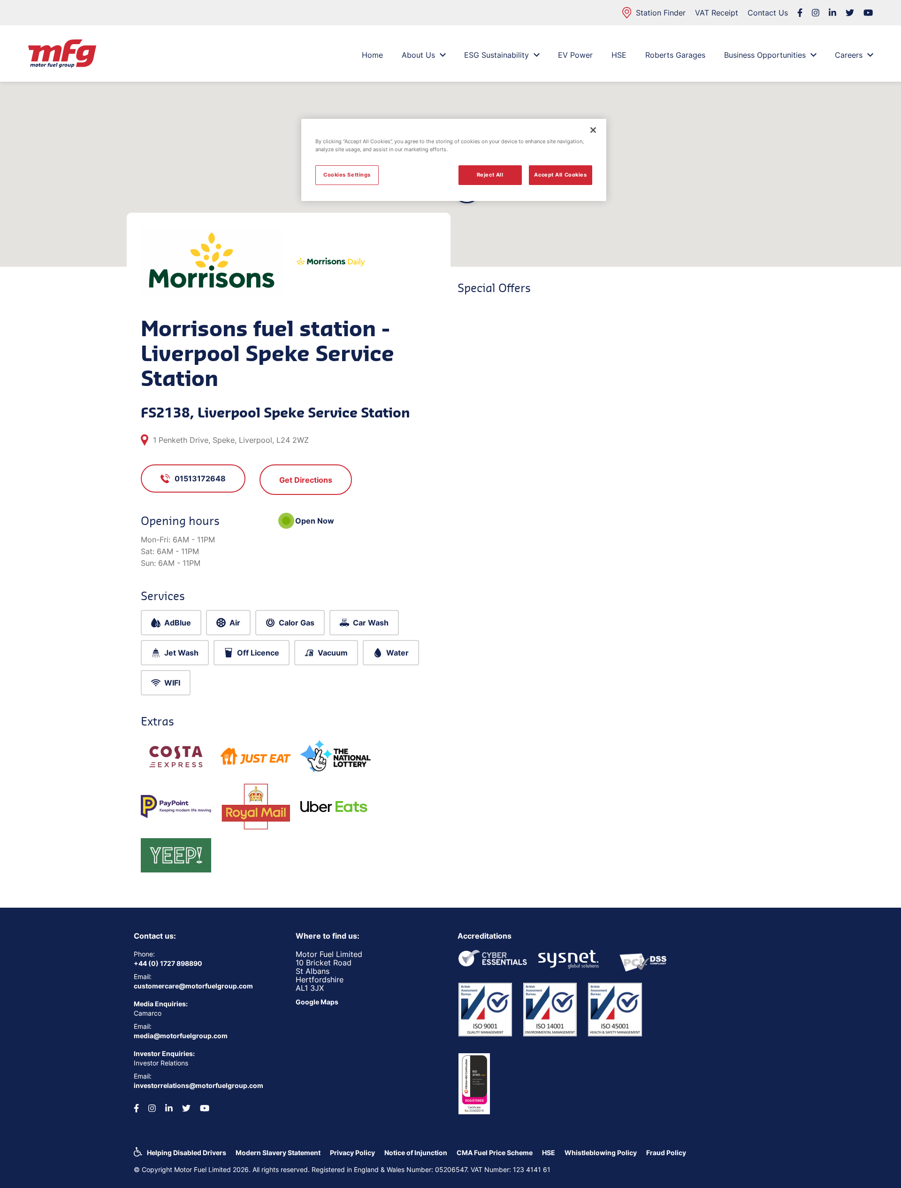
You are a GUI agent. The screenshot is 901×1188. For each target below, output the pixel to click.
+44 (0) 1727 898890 (168, 963)
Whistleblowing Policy (601, 1153)
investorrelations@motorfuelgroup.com (198, 1085)
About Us (418, 55)
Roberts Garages (675, 55)
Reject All (490, 174)
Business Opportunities (765, 55)
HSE (618, 55)
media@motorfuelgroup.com (181, 1036)
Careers (849, 55)
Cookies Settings (347, 174)
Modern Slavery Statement (278, 1153)
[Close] (593, 130)
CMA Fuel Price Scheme (495, 1153)
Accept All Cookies (560, 174)
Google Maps (317, 1002)
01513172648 (200, 478)
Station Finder (661, 12)
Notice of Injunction (415, 1153)
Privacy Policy (352, 1153)
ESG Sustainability (496, 55)
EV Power (575, 55)
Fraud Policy (666, 1153)
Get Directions (305, 480)
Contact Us (768, 12)
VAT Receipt (716, 12)
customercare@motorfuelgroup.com (193, 986)
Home (372, 55)
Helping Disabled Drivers (186, 1153)
